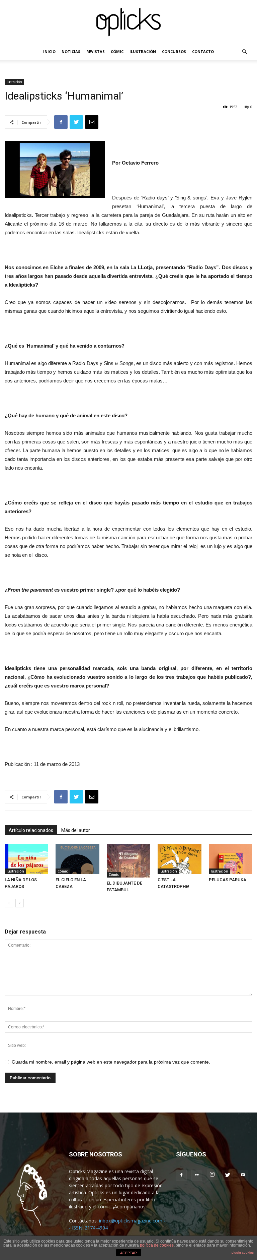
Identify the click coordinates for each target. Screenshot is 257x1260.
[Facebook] (181, 1175)
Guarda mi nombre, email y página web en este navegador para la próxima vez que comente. (111, 1062)
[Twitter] (227, 1175)
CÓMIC (117, 51)
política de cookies (157, 1245)
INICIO (49, 51)
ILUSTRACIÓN (143, 51)
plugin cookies (243, 1252)
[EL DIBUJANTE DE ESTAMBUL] (128, 861)
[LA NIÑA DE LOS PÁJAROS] (26, 859)
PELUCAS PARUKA (227, 879)
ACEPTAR (128, 1253)
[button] (244, 52)
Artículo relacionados (31, 830)
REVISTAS (95, 51)
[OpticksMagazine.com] (128, 22)
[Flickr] (196, 1175)
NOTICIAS (71, 51)
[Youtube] (243, 1175)
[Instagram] (212, 1174)
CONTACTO (203, 51)
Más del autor (75, 830)
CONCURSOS (174, 51)
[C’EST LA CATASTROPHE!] (179, 859)
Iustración (14, 81)
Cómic (63, 871)
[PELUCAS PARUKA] (230, 859)
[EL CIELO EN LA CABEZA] (77, 859)
